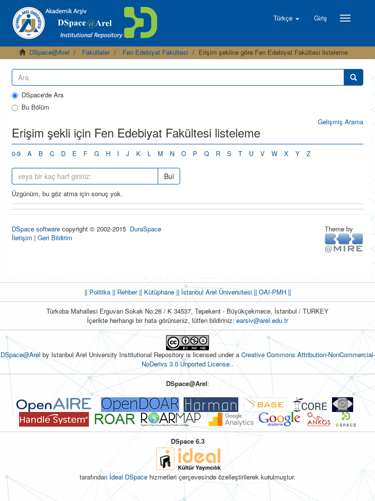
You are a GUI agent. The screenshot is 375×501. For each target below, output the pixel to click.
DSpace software (36, 228)
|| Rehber (123, 291)
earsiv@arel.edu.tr (262, 320)
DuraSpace (145, 228)
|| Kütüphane (155, 291)
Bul (169, 176)
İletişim (22, 237)
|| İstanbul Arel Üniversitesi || (215, 291)
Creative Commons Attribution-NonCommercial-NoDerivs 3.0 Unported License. (258, 359)
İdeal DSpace (128, 476)
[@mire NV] (344, 242)
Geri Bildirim (55, 237)
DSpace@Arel (49, 52)
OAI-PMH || (274, 291)
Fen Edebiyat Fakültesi (155, 52)
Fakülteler (96, 52)
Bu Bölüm (35, 107)
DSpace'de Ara (42, 95)
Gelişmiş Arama (340, 121)
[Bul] (353, 77)
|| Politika (97, 291)
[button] (286, 18)
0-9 (16, 153)
